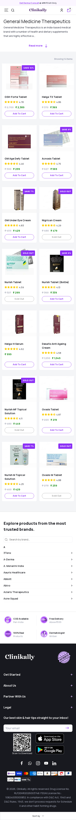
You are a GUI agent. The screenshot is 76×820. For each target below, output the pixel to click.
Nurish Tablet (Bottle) (55, 282)
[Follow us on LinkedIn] (54, 763)
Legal (7, 707)
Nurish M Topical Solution (15, 477)
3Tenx (7, 553)
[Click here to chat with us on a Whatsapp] (30, 763)
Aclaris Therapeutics (16, 592)
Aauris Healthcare (14, 572)
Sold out (57, 236)
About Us (10, 685)
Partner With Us (15, 696)
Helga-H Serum (14, 343)
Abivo (7, 585)
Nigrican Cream (52, 220)
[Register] (67, 728)
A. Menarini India (14, 566)
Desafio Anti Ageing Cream (54, 345)
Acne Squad (11, 598)
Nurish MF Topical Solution (16, 411)
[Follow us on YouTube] (46, 763)
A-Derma (9, 559)
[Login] (61, 10)
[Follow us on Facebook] (22, 763)
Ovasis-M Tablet (52, 475)
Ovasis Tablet (50, 409)
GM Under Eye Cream (18, 220)
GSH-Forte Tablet (16, 97)
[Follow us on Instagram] (38, 763)
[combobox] (12, 10)
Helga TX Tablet (52, 97)
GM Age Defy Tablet (17, 158)
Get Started (12, 675)
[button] (11, 101)
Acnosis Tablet (51, 158)
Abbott (7, 579)
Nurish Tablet (13, 282)
